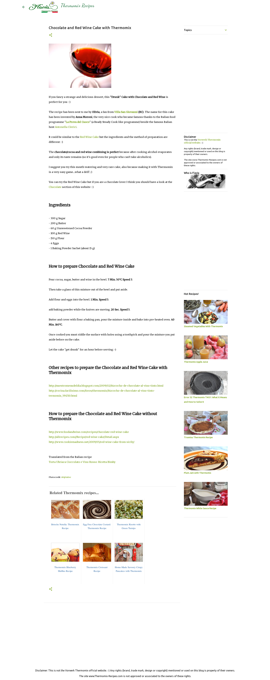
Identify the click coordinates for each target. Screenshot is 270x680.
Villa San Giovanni (126, 111)
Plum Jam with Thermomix (197, 473)
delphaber (66, 477)
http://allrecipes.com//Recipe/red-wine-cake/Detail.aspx (84, 436)
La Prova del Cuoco (78, 121)
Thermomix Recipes (77, 5)
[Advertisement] (112, 639)
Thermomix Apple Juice (196, 362)
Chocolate (55, 187)
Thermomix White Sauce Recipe (200, 508)
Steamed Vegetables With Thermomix (203, 326)
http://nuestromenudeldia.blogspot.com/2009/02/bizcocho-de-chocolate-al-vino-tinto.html (106, 385)
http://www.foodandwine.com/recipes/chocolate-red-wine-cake (89, 431)
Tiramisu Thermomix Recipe (198, 437)
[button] (50, 35)
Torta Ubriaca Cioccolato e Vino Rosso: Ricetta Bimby (82, 461)
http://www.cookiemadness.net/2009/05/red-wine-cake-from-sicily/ (91, 441)
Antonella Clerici (65, 126)
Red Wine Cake (89, 137)
